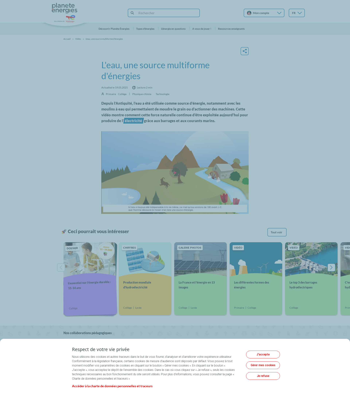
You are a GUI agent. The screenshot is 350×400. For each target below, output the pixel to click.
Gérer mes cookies (263, 365)
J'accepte (263, 354)
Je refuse (263, 376)
